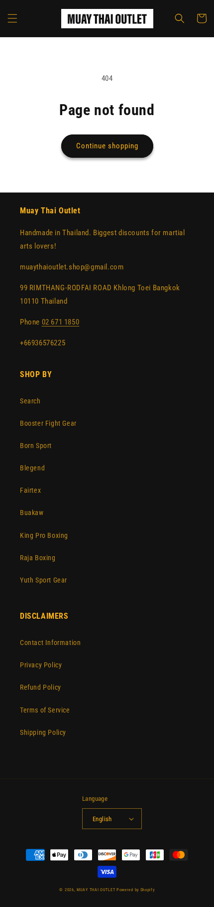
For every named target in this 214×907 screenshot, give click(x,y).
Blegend (32, 468)
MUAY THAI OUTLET (96, 889)
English (102, 819)
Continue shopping (107, 145)
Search (30, 401)
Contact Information (50, 643)
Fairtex (30, 490)
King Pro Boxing (44, 535)
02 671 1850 (61, 322)
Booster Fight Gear (48, 423)
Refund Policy (40, 687)
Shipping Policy (43, 732)
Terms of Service (45, 710)
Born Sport (36, 446)
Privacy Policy (41, 665)
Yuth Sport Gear (43, 580)
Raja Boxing (38, 558)
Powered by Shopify (135, 889)
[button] (12, 18)
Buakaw (32, 513)
